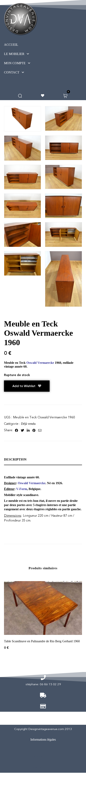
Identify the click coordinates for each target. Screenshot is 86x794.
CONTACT (11, 72)
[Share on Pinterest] (33, 430)
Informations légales (43, 739)
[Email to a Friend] (39, 430)
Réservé (37, 767)
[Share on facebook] (16, 430)
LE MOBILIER (14, 54)
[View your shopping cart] (65, 95)
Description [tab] (15, 459)
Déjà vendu (28, 423)
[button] (24, 54)
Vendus (37, 756)
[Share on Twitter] (22, 430)
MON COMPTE (15, 63)
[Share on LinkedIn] (28, 430)
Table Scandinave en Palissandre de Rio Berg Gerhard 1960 (42, 641)
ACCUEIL (11, 44)
